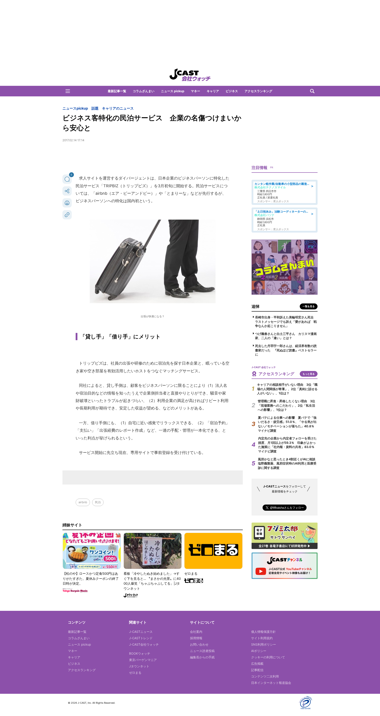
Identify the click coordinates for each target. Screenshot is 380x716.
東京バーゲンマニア (143, 660)
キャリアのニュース (118, 108)
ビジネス (232, 91)
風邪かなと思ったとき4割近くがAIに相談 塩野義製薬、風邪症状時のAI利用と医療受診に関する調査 (288, 463)
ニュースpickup (75, 108)
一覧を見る (309, 306)
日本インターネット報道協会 (271, 683)
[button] (67, 91)
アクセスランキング (258, 91)
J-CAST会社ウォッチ (144, 644)
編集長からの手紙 (202, 657)
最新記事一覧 (117, 91)
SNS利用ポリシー (263, 644)
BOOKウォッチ (139, 653)
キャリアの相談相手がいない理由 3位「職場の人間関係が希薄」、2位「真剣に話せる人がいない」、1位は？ (287, 389)
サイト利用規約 (262, 638)
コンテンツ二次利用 (265, 676)
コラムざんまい (143, 91)
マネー (195, 91)
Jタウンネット (139, 666)
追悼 (255, 306)
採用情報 (196, 638)
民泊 (98, 502)
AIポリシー (258, 651)
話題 (95, 108)
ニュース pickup (172, 91)
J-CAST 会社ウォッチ (190, 74)
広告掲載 (257, 663)
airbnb (83, 502)
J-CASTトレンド (141, 638)
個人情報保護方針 (263, 631)
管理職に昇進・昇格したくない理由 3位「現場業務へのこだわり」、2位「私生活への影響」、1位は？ (286, 405)
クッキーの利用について (268, 657)
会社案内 (196, 631)
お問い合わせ (199, 644)
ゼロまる (135, 672)
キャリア (213, 91)
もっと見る (309, 373)
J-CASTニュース (141, 631)
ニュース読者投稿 (202, 651)
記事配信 (257, 670)
